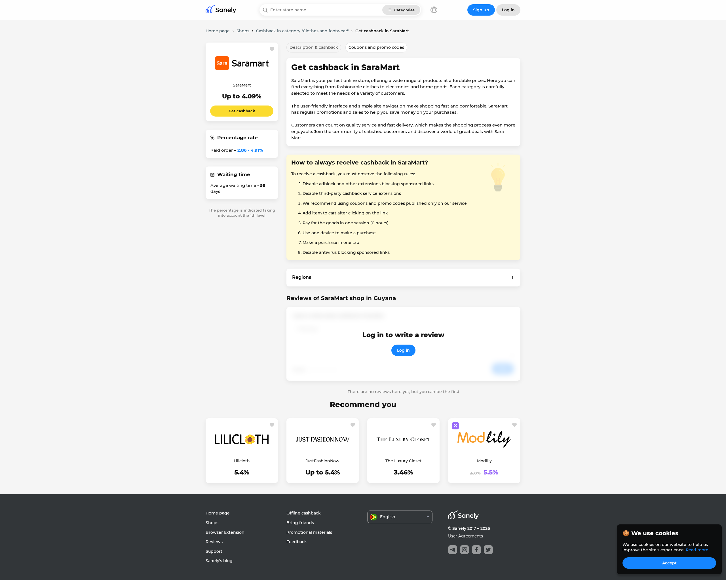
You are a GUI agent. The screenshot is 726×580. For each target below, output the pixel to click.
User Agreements (465, 536)
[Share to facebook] (476, 549)
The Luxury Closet (403, 460)
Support (214, 551)
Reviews (214, 541)
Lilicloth (242, 460)
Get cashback (242, 111)
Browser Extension (225, 532)
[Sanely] (221, 10)
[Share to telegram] (452, 549)
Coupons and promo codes (376, 47)
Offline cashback (303, 513)
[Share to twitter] (488, 549)
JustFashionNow (322, 460)
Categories (404, 10)
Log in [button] (508, 9)
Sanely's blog (219, 560)
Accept (669, 563)
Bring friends (300, 522)
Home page (218, 513)
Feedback (296, 541)
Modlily (484, 460)
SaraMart (242, 85)
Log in (403, 350)
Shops (212, 522)
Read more (697, 549)
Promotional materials (309, 532)
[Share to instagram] (464, 549)
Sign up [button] (481, 9)
